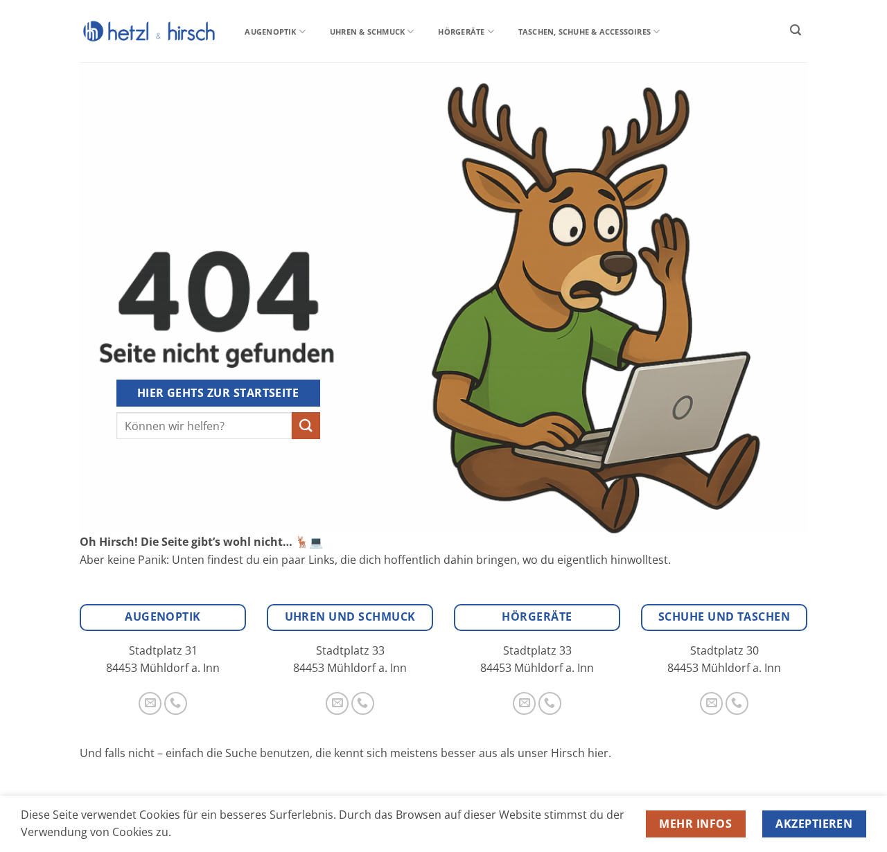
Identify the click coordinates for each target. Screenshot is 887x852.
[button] (795, 30)
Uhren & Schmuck (367, 31)
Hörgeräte (461, 31)
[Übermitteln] (305, 425)
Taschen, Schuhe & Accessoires (584, 31)
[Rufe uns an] (175, 703)
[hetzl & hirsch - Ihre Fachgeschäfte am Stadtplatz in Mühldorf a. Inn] (149, 30)
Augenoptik (270, 31)
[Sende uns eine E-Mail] (150, 703)
